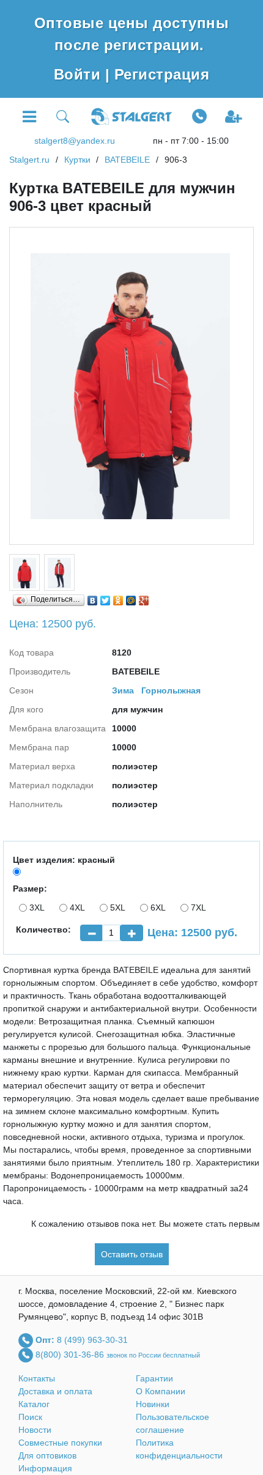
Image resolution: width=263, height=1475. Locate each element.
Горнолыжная (171, 690)
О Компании (160, 1391)
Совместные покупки (60, 1442)
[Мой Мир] (131, 597)
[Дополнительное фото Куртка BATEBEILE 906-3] (24, 572)
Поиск (30, 1417)
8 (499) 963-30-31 (92, 1340)
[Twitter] (105, 597)
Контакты (36, 1378)
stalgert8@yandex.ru (74, 141)
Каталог (34, 1404)
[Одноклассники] (118, 597)
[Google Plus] (144, 597)
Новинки (152, 1404)
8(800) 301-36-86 (70, 1354)
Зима (123, 690)
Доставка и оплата (55, 1391)
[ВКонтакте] (92, 597)
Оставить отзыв (132, 1254)
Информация (45, 1468)
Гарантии (154, 1378)
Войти (79, 74)
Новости (34, 1430)
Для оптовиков (47, 1455)
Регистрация (161, 74)
